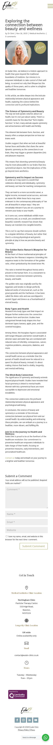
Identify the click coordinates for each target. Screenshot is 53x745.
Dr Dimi (11, 33)
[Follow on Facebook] (17, 720)
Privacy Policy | (24, 730)
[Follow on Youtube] (35, 720)
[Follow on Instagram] (23, 720)
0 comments (10, 36)
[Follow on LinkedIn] (29, 720)
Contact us (10, 458)
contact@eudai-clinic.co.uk (26, 655)
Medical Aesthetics (37, 33)
